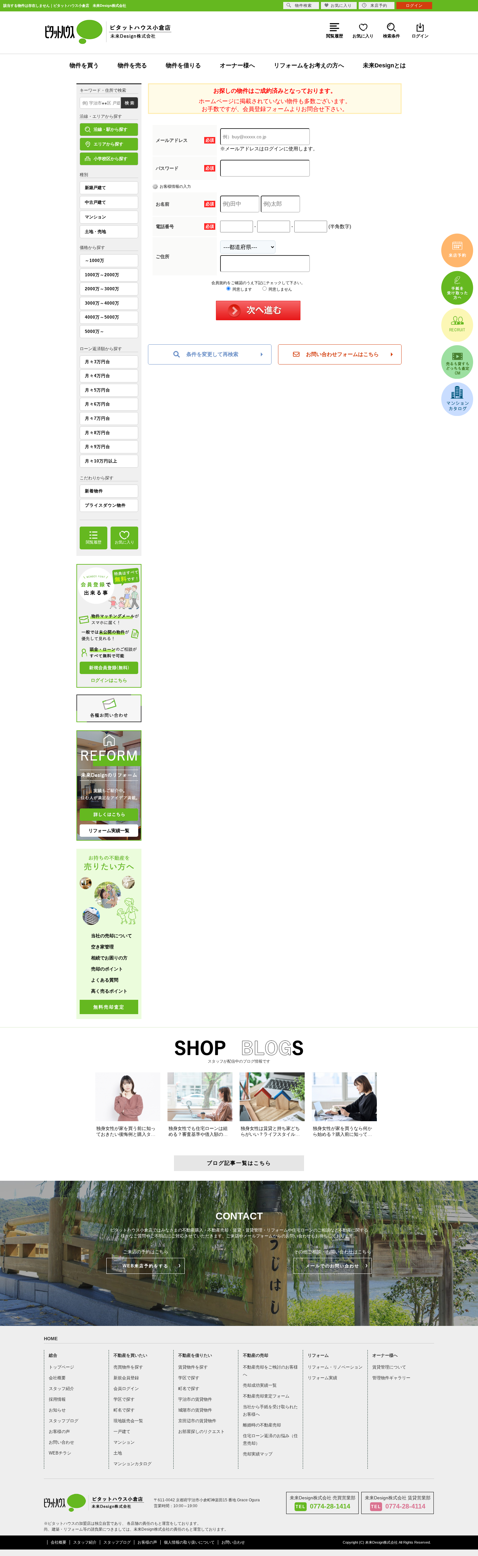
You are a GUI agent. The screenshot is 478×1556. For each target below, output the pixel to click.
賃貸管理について (389, 1367)
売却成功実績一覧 (260, 1385)
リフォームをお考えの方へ (309, 65)
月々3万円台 (97, 361)
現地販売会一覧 (128, 1420)
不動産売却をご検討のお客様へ (270, 1371)
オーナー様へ (237, 65)
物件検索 (303, 5)
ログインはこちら (109, 680)
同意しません (280, 289)
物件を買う (84, 65)
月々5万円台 (97, 390)
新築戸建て (95, 187)
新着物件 (94, 491)
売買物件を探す (128, 1367)
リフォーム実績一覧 (108, 830)
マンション (95, 216)
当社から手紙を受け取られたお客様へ (270, 1410)
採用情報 (57, 1399)
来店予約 (378, 5)
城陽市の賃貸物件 (195, 1410)
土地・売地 (95, 231)
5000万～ (94, 331)
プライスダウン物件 (105, 505)
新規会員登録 (126, 1377)
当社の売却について (111, 935)
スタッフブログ (63, 1420)
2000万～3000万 (102, 288)
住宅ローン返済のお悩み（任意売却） (270, 1439)
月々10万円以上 (101, 461)
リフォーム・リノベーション (335, 1367)
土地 (117, 1453)
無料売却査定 (109, 1007)
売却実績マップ (257, 1454)
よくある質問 (104, 980)
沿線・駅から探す (110, 129)
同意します (242, 289)
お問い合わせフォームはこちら (342, 354)
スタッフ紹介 (61, 1388)
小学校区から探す (110, 158)
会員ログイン (126, 1388)
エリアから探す (108, 144)
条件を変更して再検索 (212, 354)
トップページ (61, 1367)
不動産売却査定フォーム (266, 1396)
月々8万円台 (97, 432)
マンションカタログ (132, 1463)
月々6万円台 (97, 404)
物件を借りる (183, 65)
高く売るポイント (109, 991)
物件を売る (132, 65)
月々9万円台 (97, 446)
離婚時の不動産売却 (262, 1425)
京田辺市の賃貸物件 (197, 1420)
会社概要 (57, 1377)
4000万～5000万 (102, 317)
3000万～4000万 (102, 303)
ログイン (414, 5)
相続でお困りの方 (109, 957)
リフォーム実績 (322, 1377)
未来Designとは (384, 65)
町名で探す (124, 1410)
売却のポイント (107, 968)
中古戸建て (95, 202)
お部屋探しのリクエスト (201, 1431)
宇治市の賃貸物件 (195, 1399)
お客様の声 (59, 1431)
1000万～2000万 (102, 274)
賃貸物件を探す (193, 1367)
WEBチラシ (60, 1453)
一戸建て (121, 1431)
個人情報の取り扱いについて (189, 1542)
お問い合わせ (61, 1442)
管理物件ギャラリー (391, 1377)
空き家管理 (102, 946)
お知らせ (57, 1410)
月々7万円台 (97, 418)
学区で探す (124, 1399)
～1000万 (94, 260)
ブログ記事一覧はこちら (239, 1163)
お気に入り (341, 5)
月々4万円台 (97, 375)
